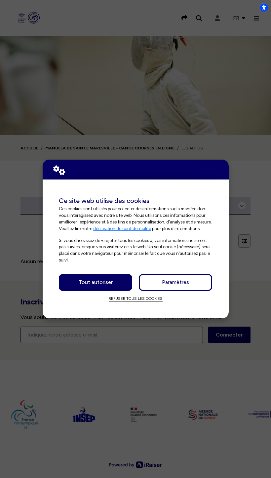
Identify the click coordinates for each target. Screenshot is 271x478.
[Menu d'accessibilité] (264, 7)
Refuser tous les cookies (136, 298)
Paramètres (175, 282)
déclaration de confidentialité (122, 228)
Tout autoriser (96, 282)
